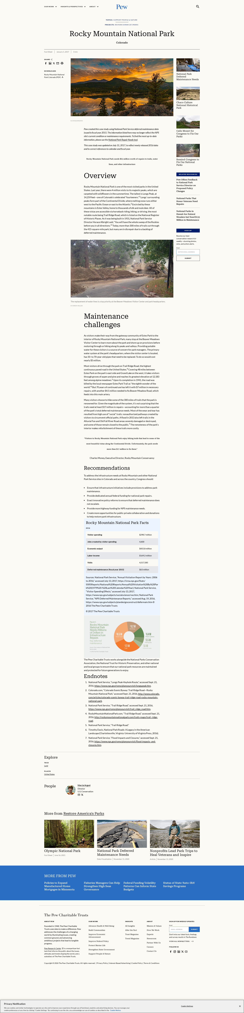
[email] (57, 63)
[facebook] (45, 63)
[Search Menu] (198, 7)
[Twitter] (182, 951)
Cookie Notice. (115, 1010)
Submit (188, 258)
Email (178, 247)
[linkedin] (50, 63)
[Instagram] (174, 951)
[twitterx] (54, 63)
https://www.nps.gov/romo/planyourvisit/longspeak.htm (122, 685)
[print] (62, 63)
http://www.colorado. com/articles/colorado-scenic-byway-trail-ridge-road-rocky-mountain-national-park (124, 697)
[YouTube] (186, 951)
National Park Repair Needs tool (123, 139)
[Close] (240, 1006)
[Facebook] (170, 951)
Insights (129, 921)
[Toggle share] (191, 56)
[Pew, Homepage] (122, 6)
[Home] (66, 915)
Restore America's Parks (83, 813)
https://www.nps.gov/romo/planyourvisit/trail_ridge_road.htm (119, 709)
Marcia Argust (84, 785)
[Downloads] (198, 56)
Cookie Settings (187, 1006)
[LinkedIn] (178, 951)
